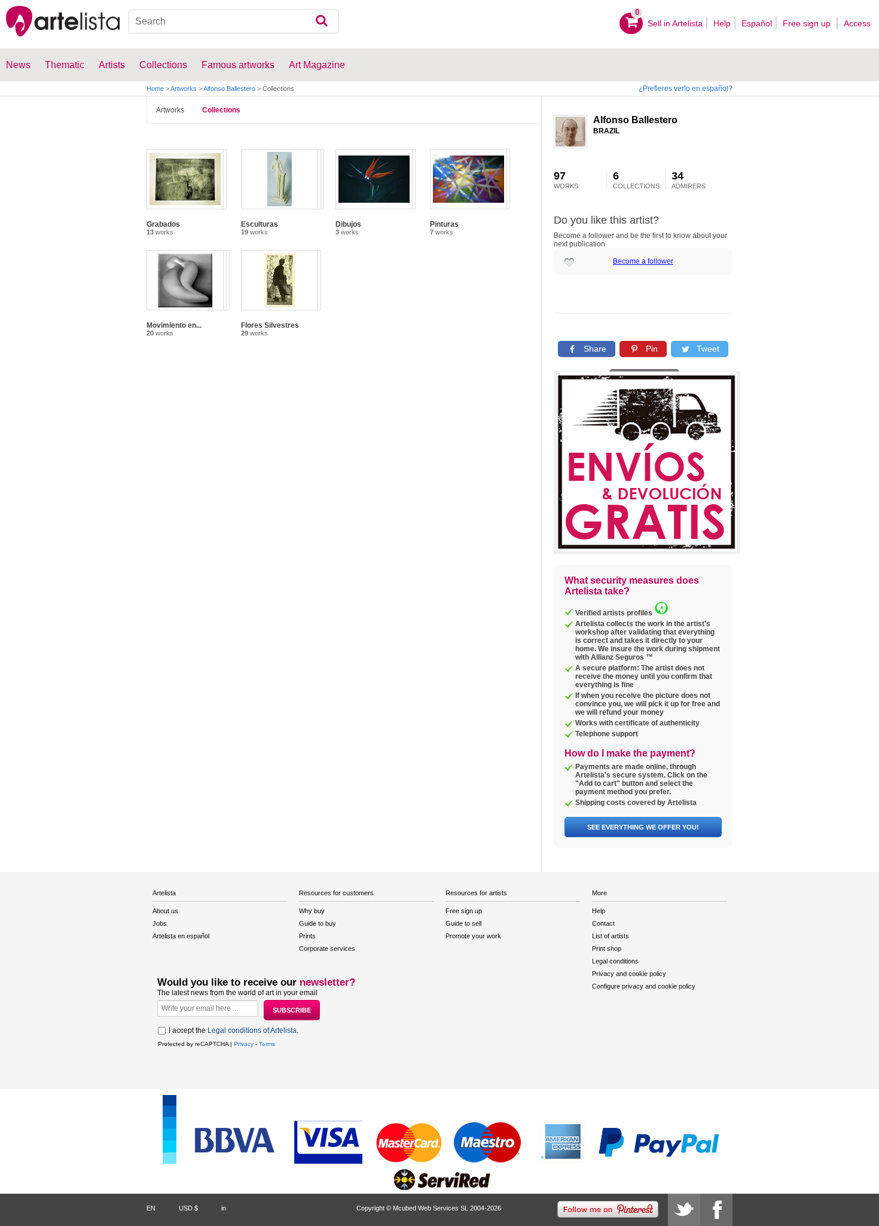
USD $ (188, 1208)
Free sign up (808, 23)
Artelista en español (180, 936)
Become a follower (643, 261)
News (18, 65)
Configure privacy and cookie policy (643, 986)
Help (722, 23)
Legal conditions (615, 961)
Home (155, 88)
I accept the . (233, 1030)
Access (857, 23)
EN (150, 1208)
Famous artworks (238, 65)
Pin (650, 348)
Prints (307, 936)
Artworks (183, 88)
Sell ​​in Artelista (675, 23)
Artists (112, 65)
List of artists (610, 936)
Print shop (606, 948)
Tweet (706, 348)
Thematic (64, 65)
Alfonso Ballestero (229, 88)
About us (165, 910)
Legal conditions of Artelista (252, 1030)
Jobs (159, 923)
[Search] (321, 21)
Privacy (244, 1044)
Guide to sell (463, 923)
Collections (221, 110)
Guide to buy (317, 923)
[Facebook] (716, 1210)
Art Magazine (317, 65)
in (223, 1208)
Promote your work (473, 936)
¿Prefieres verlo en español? (685, 88)
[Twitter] (684, 1210)
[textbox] (234, 21)
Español (756, 23)
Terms (267, 1044)
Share (593, 348)
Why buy (312, 910)
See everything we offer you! (643, 827)
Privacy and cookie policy (629, 973)
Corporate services (327, 948)
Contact (603, 923)
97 (566, 180)
